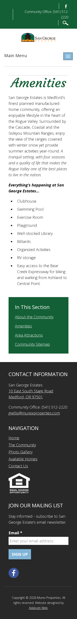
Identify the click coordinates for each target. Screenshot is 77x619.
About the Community (34, 316)
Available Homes (23, 458)
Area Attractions (29, 335)
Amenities (23, 326)
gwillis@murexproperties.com (34, 413)
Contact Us (18, 465)
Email (15, 532)
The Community (22, 444)
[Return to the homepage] (38, 37)
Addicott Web (38, 608)
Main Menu (15, 55)
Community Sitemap (32, 344)
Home (14, 437)
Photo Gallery (21, 451)
